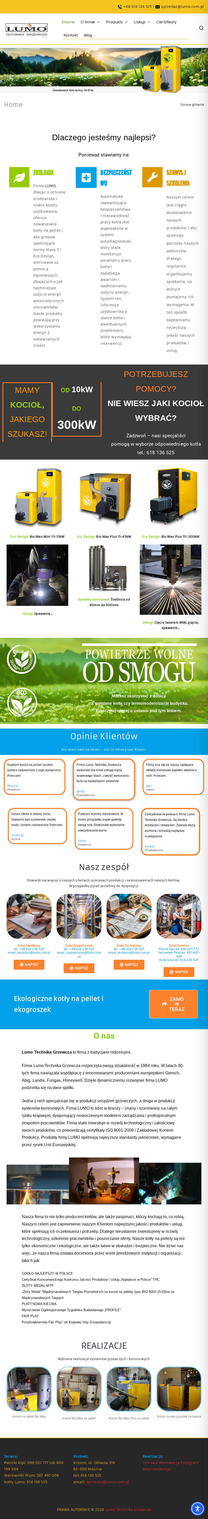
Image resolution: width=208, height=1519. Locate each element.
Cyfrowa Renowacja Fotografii (171, 1462)
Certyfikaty (167, 22)
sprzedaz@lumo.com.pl (182, 6)
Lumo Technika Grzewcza (128, 1509)
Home (69, 22)
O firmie (88, 22)
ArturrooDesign (157, 1469)
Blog (88, 35)
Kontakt (71, 35)
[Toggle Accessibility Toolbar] (197, 1508)
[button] (97, 22)
